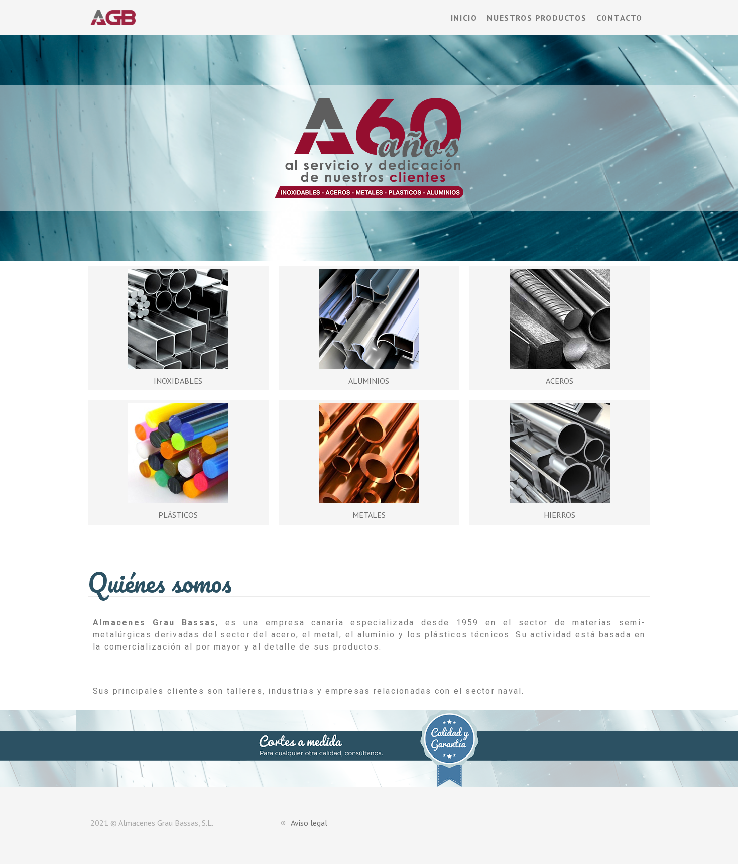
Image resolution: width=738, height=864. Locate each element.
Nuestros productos (536, 18)
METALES (369, 515)
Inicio (464, 18)
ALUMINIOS (368, 381)
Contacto (619, 18)
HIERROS (559, 515)
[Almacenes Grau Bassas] (113, 17)
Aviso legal (309, 823)
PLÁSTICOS (178, 515)
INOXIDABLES (178, 381)
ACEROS (559, 381)
